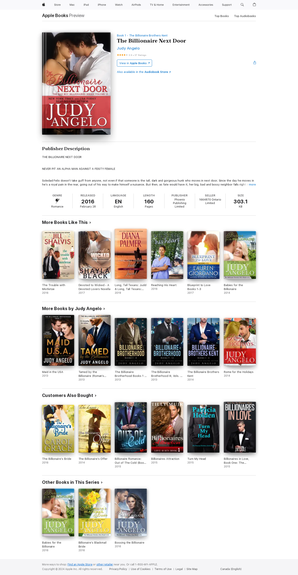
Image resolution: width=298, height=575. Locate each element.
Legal (179, 569)
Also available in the (142, 72)
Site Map (192, 569)
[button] (242, 5)
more (252, 184)
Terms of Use (163, 569)
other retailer (104, 564)
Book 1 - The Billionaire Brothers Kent (142, 35)
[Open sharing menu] (254, 63)
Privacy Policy (118, 569)
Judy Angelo (128, 48)
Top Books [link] (221, 16)
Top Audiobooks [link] (245, 16)
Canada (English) (230, 569)
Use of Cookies (140, 569)
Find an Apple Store (80, 564)
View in (133, 63)
